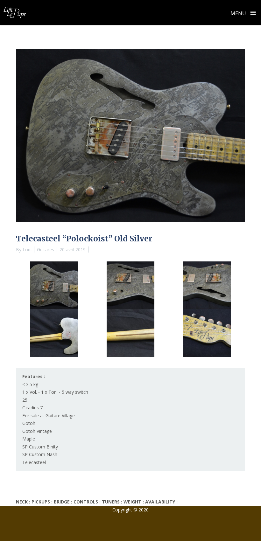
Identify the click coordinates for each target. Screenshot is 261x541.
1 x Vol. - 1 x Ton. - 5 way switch (55, 392)
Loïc (27, 249)
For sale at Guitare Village (48, 416)
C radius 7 (32, 408)
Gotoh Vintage (37, 431)
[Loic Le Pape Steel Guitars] (14, 12)
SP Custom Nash (39, 454)
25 (24, 400)
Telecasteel (34, 462)
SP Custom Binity (40, 447)
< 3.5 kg (30, 384)
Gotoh (28, 423)
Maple (28, 439)
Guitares (45, 249)
